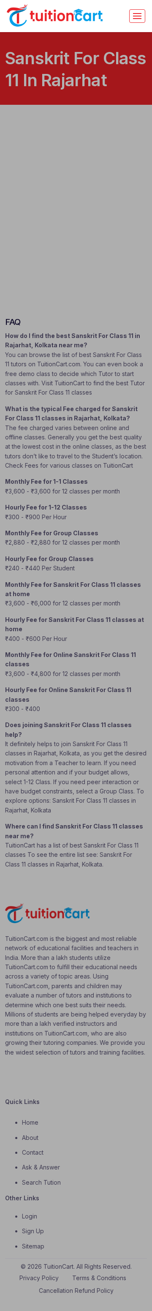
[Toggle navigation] (137, 16)
